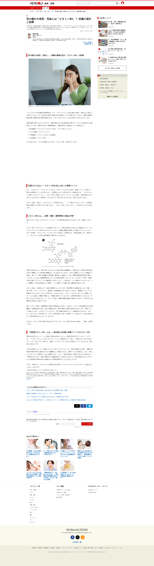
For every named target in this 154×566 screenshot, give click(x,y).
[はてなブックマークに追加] (90, 406)
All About (32, 11)
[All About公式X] (78, 537)
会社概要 (34, 547)
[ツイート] (77, 406)
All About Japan (92, 492)
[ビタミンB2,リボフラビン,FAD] (59, 252)
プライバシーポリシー (66, 547)
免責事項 (28, 379)
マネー (31, 492)
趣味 (31, 514)
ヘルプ (120, 547)
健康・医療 (49, 3)
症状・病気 (39, 8)
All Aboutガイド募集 (61, 492)
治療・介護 (45, 8)
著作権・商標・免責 (88, 547)
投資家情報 (46, 547)
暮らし (31, 502)
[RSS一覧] (83, 537)
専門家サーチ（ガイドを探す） (64, 490)
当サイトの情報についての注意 (102, 547)
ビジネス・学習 (33, 507)
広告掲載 (52, 547)
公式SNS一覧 (77, 542)
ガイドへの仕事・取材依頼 (63, 495)
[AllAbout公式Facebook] (72, 537)
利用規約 (58, 547)
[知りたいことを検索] (117, 3)
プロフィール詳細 (87, 42)
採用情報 (40, 547)
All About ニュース (92, 490)
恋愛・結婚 (32, 504)
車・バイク (32, 522)
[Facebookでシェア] (83, 406)
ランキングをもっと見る (112, 68)
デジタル (32, 500)
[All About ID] (122, 3)
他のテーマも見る (112, 96)
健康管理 (33, 8)
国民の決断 (59, 497)
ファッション (33, 517)
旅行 (31, 512)
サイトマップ (114, 547)
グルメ (31, 519)
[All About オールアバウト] (36, 3)
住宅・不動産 (33, 490)
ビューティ (32, 497)
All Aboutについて (78, 547)
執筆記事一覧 (88, 43)
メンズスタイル (33, 509)
